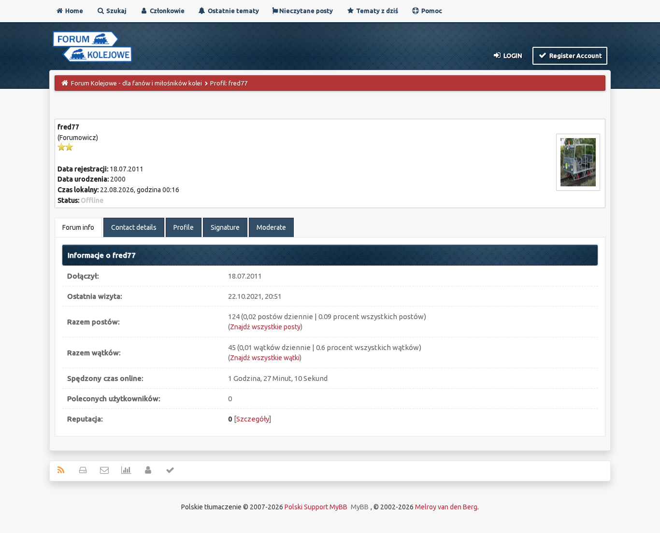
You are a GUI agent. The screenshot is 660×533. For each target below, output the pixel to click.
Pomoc (431, 10)
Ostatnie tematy (232, 10)
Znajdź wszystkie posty (265, 327)
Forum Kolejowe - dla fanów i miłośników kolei (136, 83)
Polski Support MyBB (316, 507)
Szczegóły (252, 419)
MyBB (360, 507)
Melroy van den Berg (446, 507)
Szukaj (116, 10)
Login (512, 55)
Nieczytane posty (305, 10)
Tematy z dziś (376, 10)
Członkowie (166, 10)
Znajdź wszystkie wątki (265, 358)
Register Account (575, 55)
